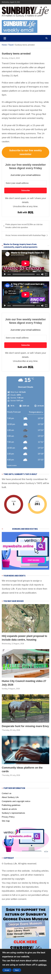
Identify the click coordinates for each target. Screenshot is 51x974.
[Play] (5, 274)
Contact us (6, 793)
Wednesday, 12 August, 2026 (13, 643)
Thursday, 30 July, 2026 (11, 730)
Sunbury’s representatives (13, 813)
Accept (7, 970)
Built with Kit (25, 212)
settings (42, 964)
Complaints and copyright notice (16, 801)
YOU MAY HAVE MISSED (14, 601)
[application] (25, 263)
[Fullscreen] (46, 274)
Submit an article (9, 809)
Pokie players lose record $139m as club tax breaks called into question (24, 226)
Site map (6, 821)
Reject (17, 970)
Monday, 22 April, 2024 (11, 58)
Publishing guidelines (11, 805)
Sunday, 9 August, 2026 (11, 688)
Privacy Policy (8, 817)
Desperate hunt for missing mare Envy (25, 726)
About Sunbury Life (10, 797)
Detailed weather (12, 465)
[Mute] (42, 274)
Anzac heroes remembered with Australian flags (25, 235)
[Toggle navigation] (5, 38)
